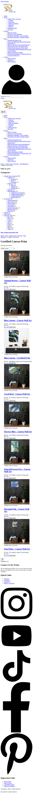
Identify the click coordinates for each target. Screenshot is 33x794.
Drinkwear (10, 183)
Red (8, 226)
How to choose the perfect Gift (9, 232)
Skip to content (5, 1)
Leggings (13, 179)
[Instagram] (16, 621)
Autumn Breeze (11, 200)
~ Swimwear (10, 22)
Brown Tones (11, 203)
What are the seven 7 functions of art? (17, 46)
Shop (5, 17)
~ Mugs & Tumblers (12, 23)
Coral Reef (10, 205)
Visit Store (7, 580)
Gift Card (6, 214)
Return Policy (7, 781)
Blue (8, 217)
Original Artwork (12, 28)
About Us (6, 578)
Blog (5, 39)
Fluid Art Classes (12, 32)
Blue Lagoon (10, 202)
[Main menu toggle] (3, 112)
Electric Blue (10, 206)
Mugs (12, 185)
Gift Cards (10, 29)
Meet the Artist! (11, 58)
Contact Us (10, 60)
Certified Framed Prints (17, 194)
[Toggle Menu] (8, 31)
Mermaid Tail (11, 209)
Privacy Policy (8, 783)
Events (6, 31)
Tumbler (13, 186)
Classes (6, 212)
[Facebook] (16, 732)
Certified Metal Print (16, 195)
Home (5, 16)
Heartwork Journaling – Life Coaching (17, 36)
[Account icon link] (16, 95)
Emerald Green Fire (12, 208)
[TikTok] (16, 681)
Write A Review (11, 61)
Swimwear (14, 182)
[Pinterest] (16, 774)
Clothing (9, 177)
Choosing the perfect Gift (14, 40)
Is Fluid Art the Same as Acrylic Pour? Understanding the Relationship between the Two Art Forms (19, 49)
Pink (8, 223)
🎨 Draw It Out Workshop (14, 34)
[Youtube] (16, 649)
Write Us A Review (9, 583)
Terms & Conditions (9, 786)
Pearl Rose (10, 211)
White (9, 227)
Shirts (12, 180)
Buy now (6, 289)
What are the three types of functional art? (18, 45)
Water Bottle (14, 188)
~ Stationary (10, 25)
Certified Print (14, 197)
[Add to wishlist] (30, 353)
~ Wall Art (10, 26)
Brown (9, 218)
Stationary (10, 189)
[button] (2, 98)
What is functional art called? (15, 52)
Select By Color (8, 215)
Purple (9, 224)
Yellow (9, 229)
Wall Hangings (24, 164)
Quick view (12, 289)
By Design (7, 199)
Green (9, 221)
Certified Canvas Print (17, 192)
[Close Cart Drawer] (2, 559)
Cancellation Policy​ (9, 784)
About (5, 57)
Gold (8, 220)
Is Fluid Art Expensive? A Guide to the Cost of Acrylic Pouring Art (19, 54)
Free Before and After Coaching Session (18, 37)
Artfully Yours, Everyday (14, 19)
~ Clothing (10, 20)
